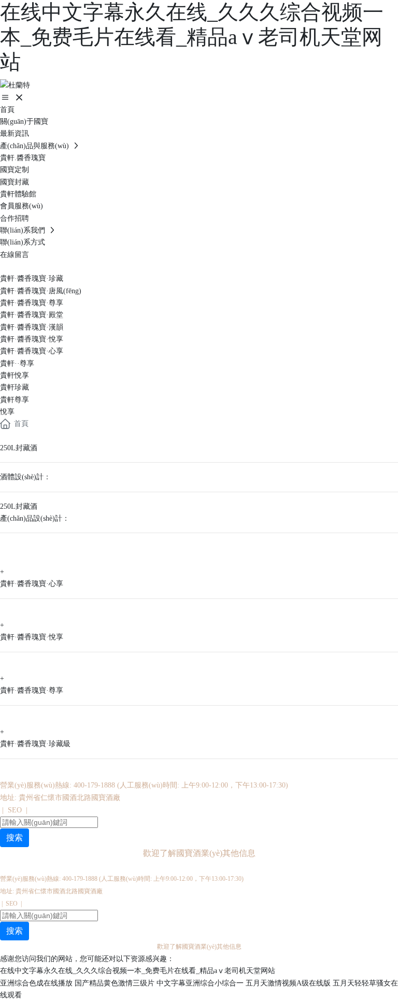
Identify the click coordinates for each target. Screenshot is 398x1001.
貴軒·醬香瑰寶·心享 (31, 351)
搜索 (14, 837)
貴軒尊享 (14, 400)
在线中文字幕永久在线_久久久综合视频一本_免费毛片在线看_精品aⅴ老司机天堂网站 (191, 37)
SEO (15, 810)
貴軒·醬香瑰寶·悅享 (31, 339)
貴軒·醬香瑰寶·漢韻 (31, 327)
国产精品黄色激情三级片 (114, 983)
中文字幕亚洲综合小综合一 (200, 983)
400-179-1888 (94, 785)
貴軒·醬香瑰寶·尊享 (31, 303)
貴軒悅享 (14, 375)
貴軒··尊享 (17, 363)
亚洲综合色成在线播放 (36, 983)
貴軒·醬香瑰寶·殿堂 (31, 315)
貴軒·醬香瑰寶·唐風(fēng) (40, 291)
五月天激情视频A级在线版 (288, 983)
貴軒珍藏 (14, 387)
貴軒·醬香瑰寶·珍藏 (31, 278)
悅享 (7, 412)
